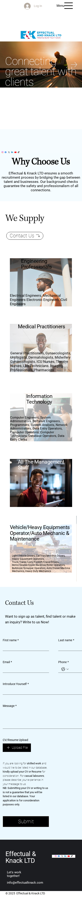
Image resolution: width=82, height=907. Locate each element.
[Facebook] (5, 152)
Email (7, 662)
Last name (66, 640)
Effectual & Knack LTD (20, 857)
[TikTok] (18, 152)
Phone (63, 662)
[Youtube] (15, 152)
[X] (9, 152)
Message (10, 706)
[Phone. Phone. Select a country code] (65, 669)
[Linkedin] (12, 152)
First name (11, 640)
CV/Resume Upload (15, 740)
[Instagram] (2, 152)
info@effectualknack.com (25, 882)
